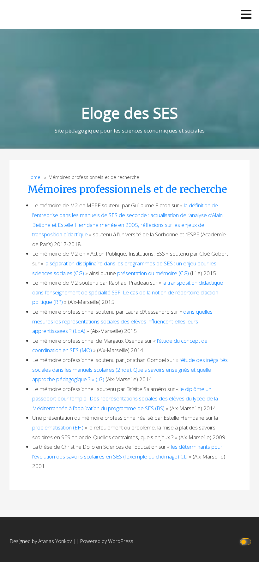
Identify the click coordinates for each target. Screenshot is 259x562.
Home (33, 177)
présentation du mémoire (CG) (153, 273)
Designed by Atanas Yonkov (41, 541)
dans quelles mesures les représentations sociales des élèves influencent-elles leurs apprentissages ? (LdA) (122, 321)
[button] (246, 14)
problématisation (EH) (57, 427)
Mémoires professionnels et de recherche (127, 189)
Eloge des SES (129, 113)
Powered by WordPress (106, 541)
